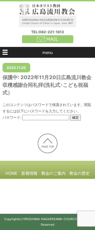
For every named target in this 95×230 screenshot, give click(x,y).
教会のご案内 (53, 173)
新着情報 (29, 173)
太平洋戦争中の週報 (57, 182)
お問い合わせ (65, 201)
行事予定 (80, 191)
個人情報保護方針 (33, 201)
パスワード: (12, 117)
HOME (11, 173)
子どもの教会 (56, 191)
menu (47, 52)
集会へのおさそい (23, 191)
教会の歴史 (79, 173)
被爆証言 (27, 182)
